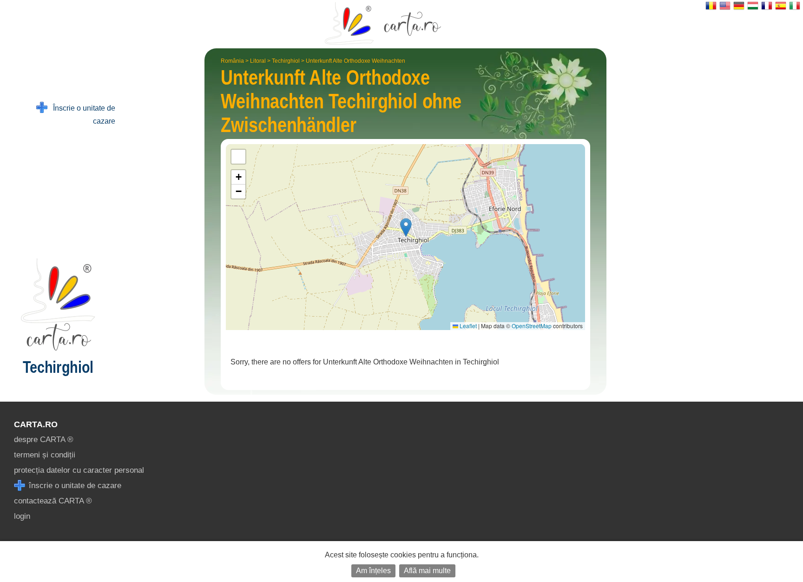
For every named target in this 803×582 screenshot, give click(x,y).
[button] (406, 227)
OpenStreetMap (532, 326)
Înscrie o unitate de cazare (81, 114)
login (22, 516)
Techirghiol (286, 61)
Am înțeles (373, 571)
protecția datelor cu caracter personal (79, 470)
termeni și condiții (44, 454)
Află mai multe (427, 571)
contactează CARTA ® (53, 500)
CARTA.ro (36, 424)
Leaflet (467, 326)
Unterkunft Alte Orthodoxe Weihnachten (355, 61)
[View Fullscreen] (238, 157)
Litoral (258, 61)
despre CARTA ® (43, 439)
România (232, 61)
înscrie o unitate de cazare (73, 485)
